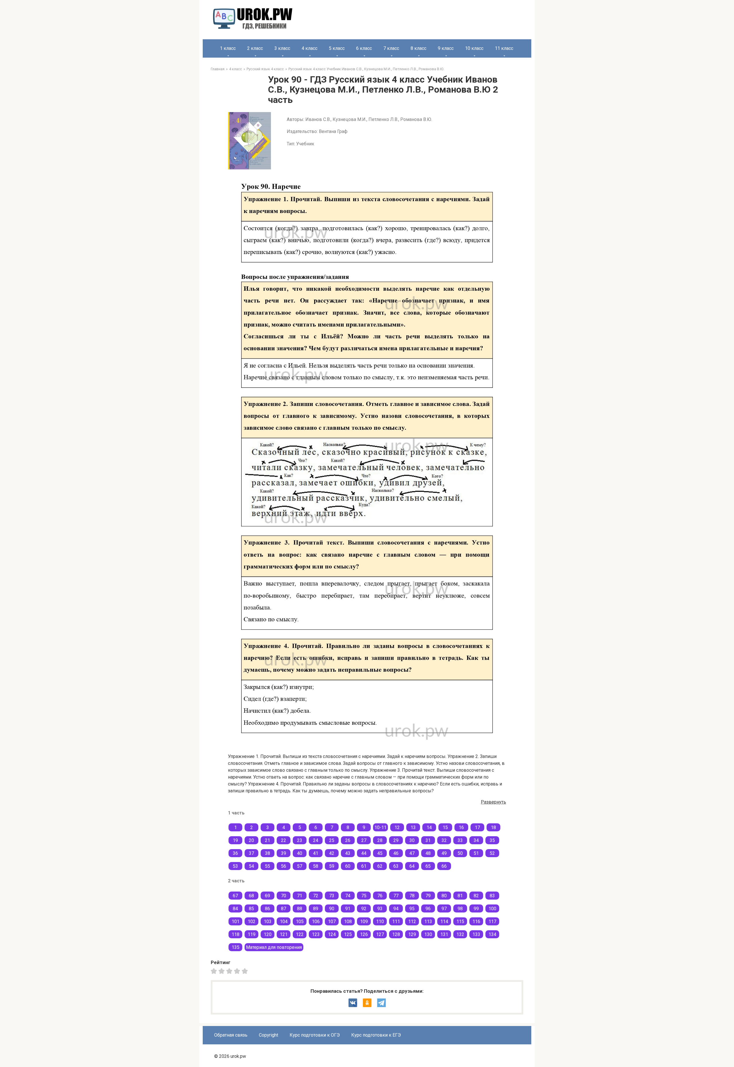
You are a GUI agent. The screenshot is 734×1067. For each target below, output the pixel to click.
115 (460, 921)
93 (379, 908)
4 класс (309, 48)
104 (284, 921)
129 (412, 934)
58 (315, 866)
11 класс (504, 48)
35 (492, 840)
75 (363, 895)
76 (379, 895)
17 (477, 827)
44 (363, 853)
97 (444, 908)
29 (396, 840)
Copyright (268, 1035)
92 (363, 908)
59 (331, 866)
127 (380, 934)
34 (476, 840)
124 (332, 934)
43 (347, 853)
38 (267, 853)
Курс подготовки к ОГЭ (315, 1035)
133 (476, 934)
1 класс (228, 48)
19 (235, 840)
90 (331, 908)
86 (267, 908)
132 (460, 934)
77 (396, 895)
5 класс (337, 48)
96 (428, 908)
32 (444, 840)
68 (251, 895)
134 (492, 934)
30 (412, 840)
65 (428, 866)
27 (363, 840)
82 (476, 895)
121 (284, 934)
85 (251, 908)
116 (476, 921)
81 (460, 895)
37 (251, 853)
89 (315, 908)
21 (267, 840)
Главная (218, 69)
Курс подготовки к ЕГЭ (376, 1035)
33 (460, 840)
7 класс (391, 48)
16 (461, 827)
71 (299, 895)
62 (379, 866)
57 (299, 866)
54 (251, 866)
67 (235, 895)
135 (235, 947)
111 (396, 921)
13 (413, 827)
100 (492, 908)
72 (315, 895)
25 (331, 840)
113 (428, 921)
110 (380, 921)
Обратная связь (230, 1035)
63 (396, 866)
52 (492, 853)
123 (316, 934)
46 (396, 853)
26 (347, 840)
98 (460, 908)
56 (283, 866)
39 (283, 853)
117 (492, 921)
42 (331, 853)
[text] (245, 971)
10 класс (474, 48)
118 (235, 934)
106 (316, 921)
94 (396, 908)
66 (444, 866)
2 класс (255, 48)
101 (235, 921)
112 (412, 921)
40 (299, 853)
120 (268, 934)
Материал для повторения (274, 947)
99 (476, 908)
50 (460, 853)
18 (493, 827)
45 (379, 853)
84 (235, 908)
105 (300, 921)
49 (444, 853)
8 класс (418, 48)
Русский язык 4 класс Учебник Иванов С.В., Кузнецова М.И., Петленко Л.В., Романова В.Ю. (366, 69)
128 (396, 934)
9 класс (446, 48)
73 (331, 895)
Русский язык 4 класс (265, 69)
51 (476, 853)
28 (379, 840)
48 (428, 853)
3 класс (282, 48)
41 (315, 853)
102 (251, 921)
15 (445, 827)
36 (235, 853)
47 (412, 853)
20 (251, 840)
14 (429, 827)
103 (268, 921)
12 (397, 827)
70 (283, 895)
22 (283, 840)
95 (412, 908)
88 (299, 908)
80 (444, 895)
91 (347, 908)
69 (267, 895)
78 (412, 895)
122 (300, 934)
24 (315, 840)
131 (444, 934)
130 (428, 934)
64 (412, 866)
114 (444, 921)
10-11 (380, 827)
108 (348, 921)
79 (428, 895)
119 (251, 934)
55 (267, 866)
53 (235, 866)
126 (364, 934)
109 (364, 921)
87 (283, 908)
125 (348, 934)
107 (332, 921)
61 (363, 866)
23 (299, 840)
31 (428, 840)
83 (492, 895)
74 (347, 895)
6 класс (364, 48)
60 (347, 866)
